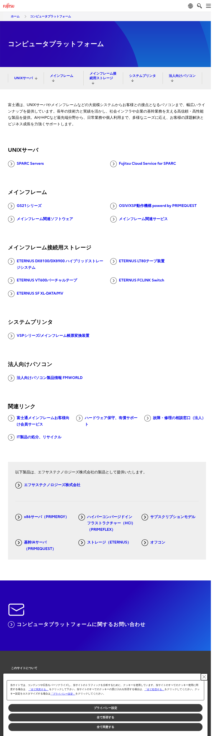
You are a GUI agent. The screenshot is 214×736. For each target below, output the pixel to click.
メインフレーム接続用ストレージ (103, 76)
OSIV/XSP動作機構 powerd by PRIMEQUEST (158, 206)
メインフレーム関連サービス (143, 219)
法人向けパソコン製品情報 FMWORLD (50, 378)
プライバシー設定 (105, 707)
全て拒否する (105, 717)
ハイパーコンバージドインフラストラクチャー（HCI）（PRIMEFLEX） (111, 523)
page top (201, 664)
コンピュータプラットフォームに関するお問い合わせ (81, 624)
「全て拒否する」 (154, 689)
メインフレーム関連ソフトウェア (45, 219)
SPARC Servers (30, 163)
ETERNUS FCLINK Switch (141, 280)
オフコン (157, 542)
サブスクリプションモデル (172, 517)
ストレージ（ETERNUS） (109, 542)
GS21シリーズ (29, 206)
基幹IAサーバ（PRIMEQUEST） (40, 545)
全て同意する (105, 726)
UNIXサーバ (23, 78)
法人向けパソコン (182, 76)
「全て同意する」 (38, 689)
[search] (199, 5)
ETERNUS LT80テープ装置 (142, 261)
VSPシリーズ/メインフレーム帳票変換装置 (53, 335)
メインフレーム (61, 76)
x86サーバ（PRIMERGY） (46, 517)
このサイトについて (24, 668)
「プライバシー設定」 (62, 693)
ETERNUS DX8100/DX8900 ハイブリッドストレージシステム (60, 264)
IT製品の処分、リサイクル (39, 437)
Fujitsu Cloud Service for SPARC (147, 163)
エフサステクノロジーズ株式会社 (52, 485)
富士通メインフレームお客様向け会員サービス (43, 421)
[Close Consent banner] (204, 677)
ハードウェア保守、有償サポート (111, 421)
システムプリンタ (142, 76)
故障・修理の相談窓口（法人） (179, 418)
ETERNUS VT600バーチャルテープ (47, 280)
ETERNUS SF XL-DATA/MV (40, 293)
